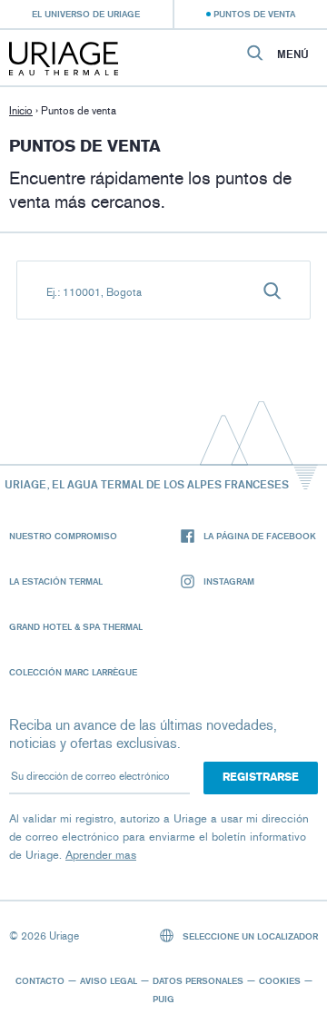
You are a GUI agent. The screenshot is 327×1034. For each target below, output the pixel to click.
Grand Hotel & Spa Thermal (76, 626)
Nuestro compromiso (63, 535)
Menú (293, 54)
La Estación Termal (56, 581)
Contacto (39, 980)
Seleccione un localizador (249, 936)
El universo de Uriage (86, 13)
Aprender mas (100, 855)
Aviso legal (108, 980)
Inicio (21, 110)
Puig (163, 998)
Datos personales (198, 980)
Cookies (280, 980)
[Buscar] (272, 290)
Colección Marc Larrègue (73, 671)
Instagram (228, 581)
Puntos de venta (254, 13)
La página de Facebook (259, 535)
